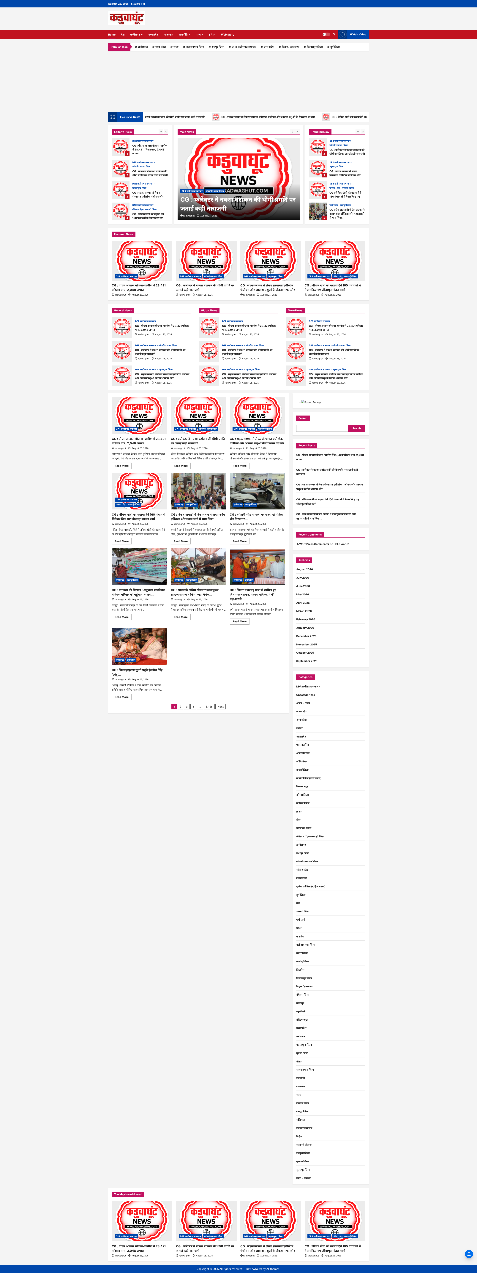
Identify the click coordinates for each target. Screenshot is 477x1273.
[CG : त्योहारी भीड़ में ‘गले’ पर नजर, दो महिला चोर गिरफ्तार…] (257, 491)
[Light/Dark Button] (326, 34)
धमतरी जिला (302, 911)
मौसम (299, 1061)
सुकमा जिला (302, 1161)
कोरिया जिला (302, 803)
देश (123, 34)
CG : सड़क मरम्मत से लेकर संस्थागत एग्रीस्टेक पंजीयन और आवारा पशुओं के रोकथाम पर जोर (232, 116)
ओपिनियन (301, 761)
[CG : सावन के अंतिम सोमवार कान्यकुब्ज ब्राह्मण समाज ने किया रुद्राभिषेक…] (198, 566)
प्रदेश (298, 928)
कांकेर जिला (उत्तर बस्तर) (308, 778)
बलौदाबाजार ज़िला (305, 944)
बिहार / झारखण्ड (290, 47)
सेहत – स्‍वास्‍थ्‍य (303, 1178)
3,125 (209, 706)
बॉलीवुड (300, 1003)
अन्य (198, 34)
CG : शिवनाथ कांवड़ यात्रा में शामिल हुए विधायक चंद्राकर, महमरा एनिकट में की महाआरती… (253, 594)
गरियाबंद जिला (303, 828)
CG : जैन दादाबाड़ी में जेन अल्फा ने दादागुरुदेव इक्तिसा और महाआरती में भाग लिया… (120, 211)
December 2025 (306, 636)
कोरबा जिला (302, 794)
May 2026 (302, 594)
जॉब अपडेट (302, 869)
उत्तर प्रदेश (269, 47)
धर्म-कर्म (300, 919)
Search (302, 418)
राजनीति (183, 34)
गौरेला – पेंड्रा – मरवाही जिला (310, 836)
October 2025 (305, 652)
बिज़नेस (300, 969)
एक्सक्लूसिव (302, 744)
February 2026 (305, 619)
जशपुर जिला (302, 853)
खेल (298, 819)
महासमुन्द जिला (139, 166)
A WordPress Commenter (313, 544)
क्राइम (299, 811)
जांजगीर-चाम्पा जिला (141, 145)
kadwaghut (189, 215)
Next (220, 706)
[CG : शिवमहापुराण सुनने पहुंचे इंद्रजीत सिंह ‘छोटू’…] (139, 646)
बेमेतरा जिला (302, 994)
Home (112, 34)
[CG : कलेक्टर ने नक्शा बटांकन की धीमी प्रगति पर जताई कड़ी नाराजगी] (239, 179)
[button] (334, 34)
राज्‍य (176, 47)
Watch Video (358, 34)
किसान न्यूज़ (302, 786)
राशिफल (300, 1119)
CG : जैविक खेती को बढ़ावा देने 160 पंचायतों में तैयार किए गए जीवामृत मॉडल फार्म (337, 116)
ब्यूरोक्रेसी (301, 1011)
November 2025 (306, 644)
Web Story (227, 34)
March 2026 (304, 611)
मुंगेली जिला (302, 1053)
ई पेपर (212, 34)
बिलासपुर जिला (315, 47)
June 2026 (303, 586)
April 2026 (303, 602)
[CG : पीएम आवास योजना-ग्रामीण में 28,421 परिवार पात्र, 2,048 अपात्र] (142, 261)
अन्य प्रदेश (301, 719)
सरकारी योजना (304, 1144)
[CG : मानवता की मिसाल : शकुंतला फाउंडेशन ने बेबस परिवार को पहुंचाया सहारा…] (139, 566)
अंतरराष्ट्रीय (301, 711)
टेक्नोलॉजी (301, 878)
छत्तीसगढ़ (135, 34)
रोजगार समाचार (304, 1128)
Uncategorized (305, 694)
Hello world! (341, 544)
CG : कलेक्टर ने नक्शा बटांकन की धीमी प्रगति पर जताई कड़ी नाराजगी (120, 147)
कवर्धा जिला (302, 769)
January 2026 (305, 627)
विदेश (299, 1136)
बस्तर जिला (302, 953)
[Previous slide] (161, 131)
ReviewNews (254, 1269)
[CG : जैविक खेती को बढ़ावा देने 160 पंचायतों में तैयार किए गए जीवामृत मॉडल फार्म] (335, 261)
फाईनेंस (300, 936)
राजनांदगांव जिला (195, 47)
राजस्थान (168, 34)
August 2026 (304, 569)
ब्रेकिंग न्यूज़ (302, 1019)
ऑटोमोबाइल (302, 753)
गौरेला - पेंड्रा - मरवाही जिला (144, 188)
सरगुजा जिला (303, 1153)
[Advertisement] (238, 81)
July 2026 (302, 577)
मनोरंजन (300, 1036)
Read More (123, 466)
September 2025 (307, 661)
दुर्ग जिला (335, 47)
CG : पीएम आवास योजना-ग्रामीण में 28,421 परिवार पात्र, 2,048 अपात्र (122, 327)
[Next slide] (166, 131)
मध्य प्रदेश (153, 34)
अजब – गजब (303, 703)
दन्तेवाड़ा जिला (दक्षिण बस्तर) (310, 886)
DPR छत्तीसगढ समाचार (244, 47)
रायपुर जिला (218, 47)
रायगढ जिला (302, 1103)
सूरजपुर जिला (303, 1169)
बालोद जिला (302, 961)
